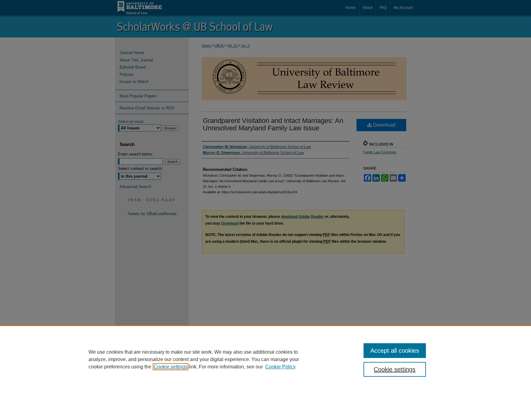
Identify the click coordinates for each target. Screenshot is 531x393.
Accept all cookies (394, 350)
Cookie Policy (280, 366)
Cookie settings (170, 366)
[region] (265, 359)
